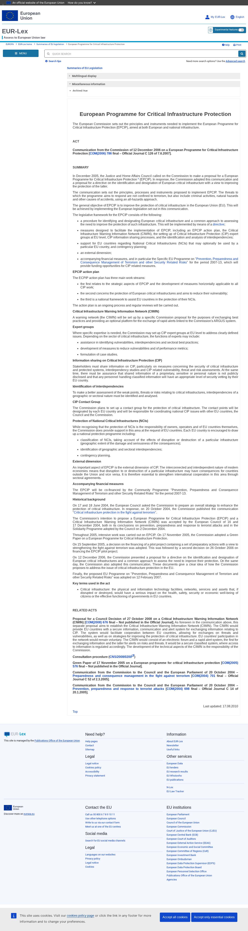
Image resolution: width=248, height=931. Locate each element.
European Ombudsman (179, 859)
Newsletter (173, 745)
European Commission (179, 826)
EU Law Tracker (175, 791)
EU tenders (172, 767)
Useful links (173, 749)
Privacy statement (95, 775)
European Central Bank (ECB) (182, 834)
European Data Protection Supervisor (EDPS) (191, 863)
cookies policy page (80, 915)
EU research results (177, 771)
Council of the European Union (183, 822)
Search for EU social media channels (105, 840)
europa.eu (29, 813)
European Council (176, 818)
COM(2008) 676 (97, 622)
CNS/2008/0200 (120, 656)
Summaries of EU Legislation (84, 68)
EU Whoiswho (174, 775)
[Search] (241, 54)
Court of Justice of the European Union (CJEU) (192, 830)
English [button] (240, 17)
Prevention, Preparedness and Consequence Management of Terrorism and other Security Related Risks (159, 260)
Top (75, 711)
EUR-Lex (15, 31)
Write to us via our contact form (102, 822)
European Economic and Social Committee (190, 847)
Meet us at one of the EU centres (103, 826)
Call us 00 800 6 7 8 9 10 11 (100, 814)
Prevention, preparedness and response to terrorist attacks (118, 688)
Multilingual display (84, 76)
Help (227, 44)
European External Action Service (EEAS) (189, 842)
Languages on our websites (100, 854)
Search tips (54, 61)
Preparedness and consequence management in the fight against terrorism (131, 675)
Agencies (172, 879)
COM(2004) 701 (203, 675)
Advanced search (235, 61)
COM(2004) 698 (178, 688)
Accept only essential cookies (214, 917)
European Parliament (178, 814)
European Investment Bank (181, 855)
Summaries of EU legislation (50, 44)
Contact (89, 745)
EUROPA (10, 44)
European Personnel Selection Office (187, 871)
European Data (175, 763)
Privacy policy (92, 858)
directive (218, 224)
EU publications (175, 779)
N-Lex (170, 787)
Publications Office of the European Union (57, 740)
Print (238, 44)
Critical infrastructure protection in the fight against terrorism (114, 512)
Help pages (91, 741)
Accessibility (92, 771)
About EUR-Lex (175, 741)
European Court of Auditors (181, 838)
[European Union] (13, 807)
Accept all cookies (175, 917)
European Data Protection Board (184, 867)
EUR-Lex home (25, 44)
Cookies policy (93, 767)
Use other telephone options (100, 818)
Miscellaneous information (88, 84)
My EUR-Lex (218, 17)
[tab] (153, 76)
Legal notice (92, 763)
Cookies (89, 866)
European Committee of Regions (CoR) (188, 851)
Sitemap (89, 749)
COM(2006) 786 (101, 153)
